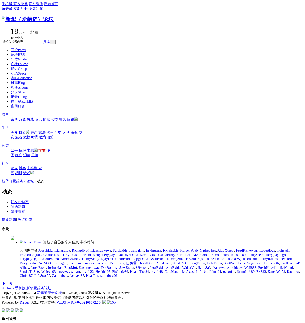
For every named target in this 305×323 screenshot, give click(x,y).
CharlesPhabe (214, 259)
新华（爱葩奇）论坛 (18, 181)
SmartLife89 (246, 271)
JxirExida (124, 259)
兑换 (34, 155)
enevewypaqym (69, 271)
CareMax (171, 271)
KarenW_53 (276, 271)
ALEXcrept (225, 250)
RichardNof (80, 250)
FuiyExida (120, 250)
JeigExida (198, 263)
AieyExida (163, 263)
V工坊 (61, 302)
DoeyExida (28, 263)
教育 (42, 137)
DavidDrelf (146, 263)
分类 (5, 145)
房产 (34, 132)
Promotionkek (219, 255)
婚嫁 (74, 132)
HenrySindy (90, 259)
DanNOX (45, 263)
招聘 (22, 150)
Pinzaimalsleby (89, 255)
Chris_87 (26, 275)
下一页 (7, 283)
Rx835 (261, 271)
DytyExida (108, 259)
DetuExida (214, 263)
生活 (5, 127)
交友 (42, 150)
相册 (19, 87)
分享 (18, 92)
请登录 (7, 8)
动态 (18, 73)
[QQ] (111, 302)
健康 (50, 137)
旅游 (18, 137)
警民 (62, 119)
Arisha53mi (181, 263)
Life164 (201, 271)
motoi (204, 255)
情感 (46, 119)
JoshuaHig (136, 250)
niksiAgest (187, 271)
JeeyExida (126, 267)
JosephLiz (45, 250)
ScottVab (230, 263)
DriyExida (70, 255)
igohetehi (283, 250)
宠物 (26, 137)
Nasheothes (208, 250)
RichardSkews (100, 250)
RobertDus (267, 250)
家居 (42, 132)
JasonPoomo (50, 259)
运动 (66, 132)
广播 (19, 64)
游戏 (26, 173)
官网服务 (18, 106)
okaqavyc (218, 267)
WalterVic (189, 267)
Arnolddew (235, 267)
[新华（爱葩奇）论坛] (28, 19)
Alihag (24, 267)
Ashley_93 (48, 271)
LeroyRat (266, 259)
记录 (19, 97)
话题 (70, 119)
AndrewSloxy (70, 259)
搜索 (46, 42)
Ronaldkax (239, 255)
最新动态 (9, 219)
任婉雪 (131, 263)
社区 (5, 163)
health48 (157, 271)
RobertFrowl (33, 242)
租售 (18, 155)
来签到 (32, 168)
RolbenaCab (189, 250)
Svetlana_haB (290, 263)
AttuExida (173, 267)
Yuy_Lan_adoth (267, 263)
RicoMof (70, 267)
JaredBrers (38, 267)
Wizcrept (142, 267)
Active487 (76, 275)
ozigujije (229, 271)
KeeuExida (148, 255)
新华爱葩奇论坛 (38, 288)
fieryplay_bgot (276, 255)
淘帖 (21, 78)
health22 (88, 271)
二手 (14, 150)
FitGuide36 (120, 271)
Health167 (103, 271)
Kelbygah (60, 263)
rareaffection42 (187, 255)
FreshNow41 (267, 267)
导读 (19, 59)
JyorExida (157, 267)
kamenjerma (175, 259)
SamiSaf (204, 267)
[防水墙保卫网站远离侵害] (104, 302)
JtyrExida (131, 255)
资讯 (38, 119)
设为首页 (51, 4)
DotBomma (109, 267)
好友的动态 (20, 202)
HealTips (92, 275)
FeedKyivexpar (247, 250)
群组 (19, 69)
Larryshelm (256, 255)
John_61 (215, 271)
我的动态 (18, 206)
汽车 (50, 132)
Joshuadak (55, 267)
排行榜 (22, 101)
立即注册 (20, 8)
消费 (26, 155)
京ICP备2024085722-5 (84, 302)
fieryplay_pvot (112, 255)
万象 (22, 119)
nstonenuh (250, 259)
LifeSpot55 (42, 275)
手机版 (7, 4)
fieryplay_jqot (29, 259)
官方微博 (20, 4)
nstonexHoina (284, 259)
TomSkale (76, 263)
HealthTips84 (139, 271)
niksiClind (285, 267)
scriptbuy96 (108, 275)
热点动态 (25, 219)
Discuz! (25, 302)
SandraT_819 (29, 271)
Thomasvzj (233, 259)
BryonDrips (194, 259)
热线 (30, 119)
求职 (30, 150)
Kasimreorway (89, 267)
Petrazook (117, 263)
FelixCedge (246, 263)
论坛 (18, 54)
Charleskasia (52, 255)
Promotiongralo (31, 255)
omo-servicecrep (96, 263)
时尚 (34, 137)
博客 (22, 168)
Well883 (250, 267)
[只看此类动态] (21, 242)
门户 (18, 50)
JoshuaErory (166, 255)
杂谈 (14, 119)
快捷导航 (36, 8)
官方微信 (36, 4)
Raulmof (293, 271)
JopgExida (140, 259)
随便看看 (18, 211)
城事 (5, 114)
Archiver (8, 288)
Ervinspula (153, 250)
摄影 (22, 132)
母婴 (58, 132)
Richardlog (62, 250)
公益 (54, 119)
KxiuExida (170, 250)
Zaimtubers (60, 275)
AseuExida (157, 259)
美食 (14, 132)
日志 (18, 83)
